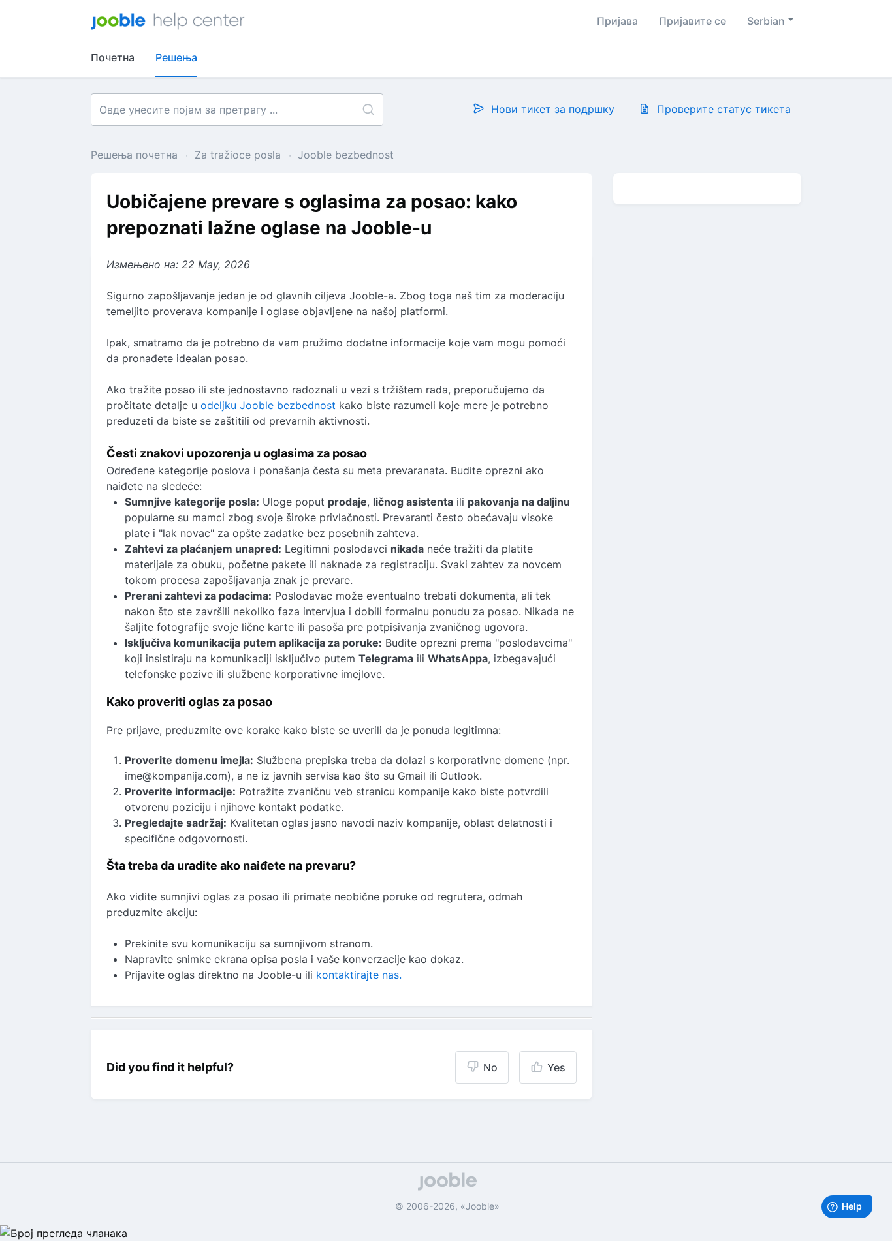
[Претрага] (368, 109)
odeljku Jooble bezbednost (268, 405)
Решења (176, 57)
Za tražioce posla (238, 154)
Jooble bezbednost (346, 154)
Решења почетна (136, 154)
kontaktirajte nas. (359, 974)
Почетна (113, 57)
